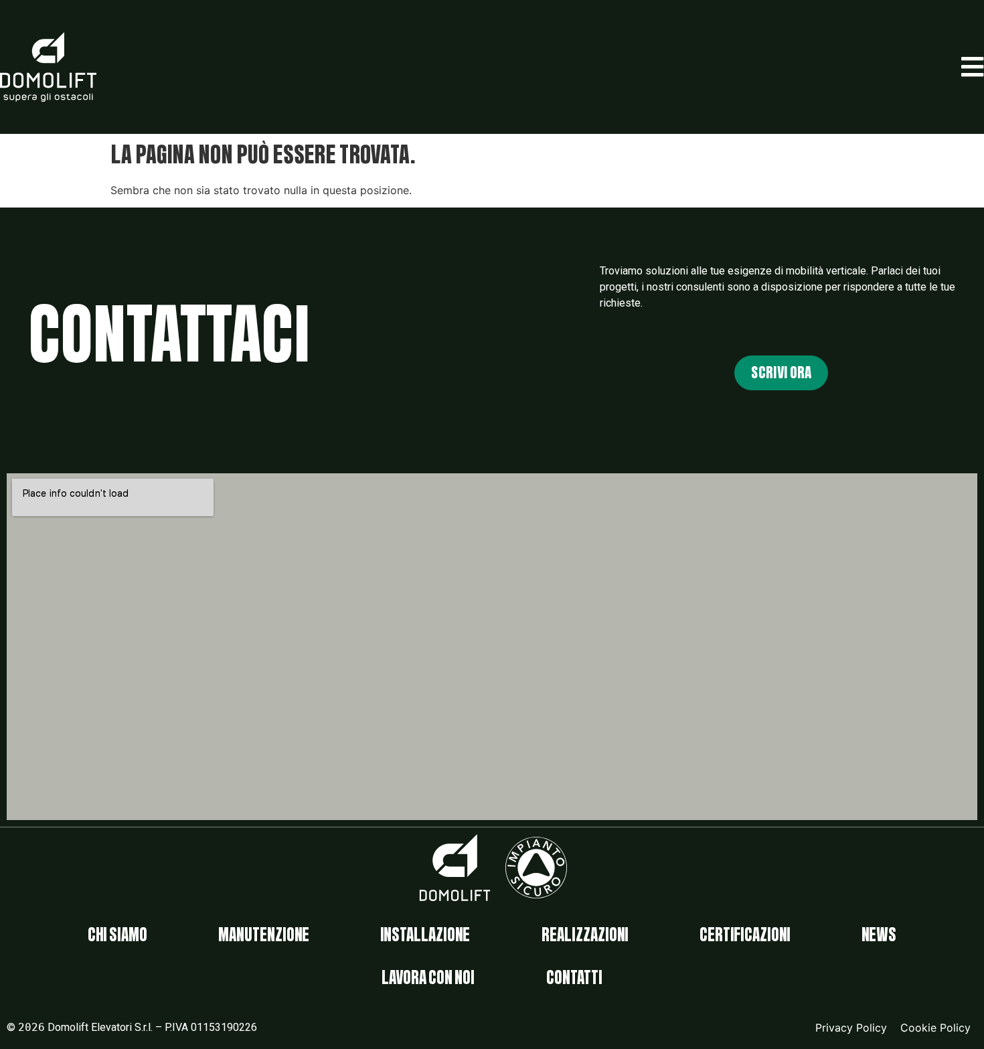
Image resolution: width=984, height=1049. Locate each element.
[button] (972, 67)
